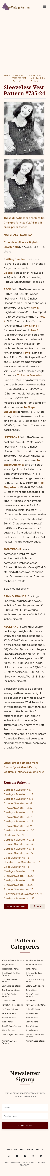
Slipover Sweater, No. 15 (18, 853)
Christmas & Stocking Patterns (35, 980)
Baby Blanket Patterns (35, 960)
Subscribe (25, 1125)
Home (7, 75)
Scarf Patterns (32, 1022)
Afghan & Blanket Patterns (13, 960)
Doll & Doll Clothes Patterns (9, 995)
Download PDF (17, 906)
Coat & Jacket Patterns (11, 986)
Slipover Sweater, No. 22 (18, 884)
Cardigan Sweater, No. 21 (19, 880)
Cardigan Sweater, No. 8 (18, 821)
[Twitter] (41, 1156)
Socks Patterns (32, 1030)
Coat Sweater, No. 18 (16, 866)
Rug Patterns (7, 1022)
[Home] (17, 6)
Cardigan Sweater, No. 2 (18, 794)
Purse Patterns (32, 1017)
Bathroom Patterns (34, 964)
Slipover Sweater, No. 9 (18, 825)
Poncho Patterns (9, 1017)
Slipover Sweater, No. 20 (19, 875)
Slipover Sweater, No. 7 (18, 816)
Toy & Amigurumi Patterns (13, 1034)
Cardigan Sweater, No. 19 (19, 871)
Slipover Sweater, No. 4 (18, 803)
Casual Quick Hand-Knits (20, 767)
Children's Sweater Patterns (10, 980)
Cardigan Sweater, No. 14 (19, 848)
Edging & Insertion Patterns (33, 995)
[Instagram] (33, 1156)
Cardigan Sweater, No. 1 (18, 789)
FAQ (22, 1149)
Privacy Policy (35, 1149)
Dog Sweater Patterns (11, 990)
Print (39, 906)
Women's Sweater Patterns (9, 1042)
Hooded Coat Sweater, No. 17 (22, 862)
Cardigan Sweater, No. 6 (18, 812)
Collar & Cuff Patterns (35, 986)
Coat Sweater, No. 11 (16, 835)
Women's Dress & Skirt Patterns (35, 1035)
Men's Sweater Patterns (36, 1005)
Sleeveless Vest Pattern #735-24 (19, 78)
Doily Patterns (31, 990)
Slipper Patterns (8, 1030)
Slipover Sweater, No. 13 (18, 844)
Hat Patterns (31, 1001)
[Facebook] (25, 1156)
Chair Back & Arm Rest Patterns (11, 974)
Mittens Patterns (33, 1009)
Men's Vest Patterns (10, 1009)
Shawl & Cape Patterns (11, 1026)
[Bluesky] (17, 1156)
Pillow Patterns (32, 1013)
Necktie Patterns (9, 1013)
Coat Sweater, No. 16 (16, 857)
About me (12, 1149)
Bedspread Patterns (10, 969)
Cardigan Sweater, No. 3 (18, 798)
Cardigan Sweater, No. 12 (19, 839)
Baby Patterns (8, 964)
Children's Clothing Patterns (34, 974)
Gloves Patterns (8, 1001)
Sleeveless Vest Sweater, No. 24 (23, 893)
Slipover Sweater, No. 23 (18, 889)
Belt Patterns (31, 969)
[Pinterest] (9, 1156)
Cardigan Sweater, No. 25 (19, 898)
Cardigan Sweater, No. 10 (19, 830)
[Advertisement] (25, 38)
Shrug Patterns (32, 1026)
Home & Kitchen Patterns (12, 1005)
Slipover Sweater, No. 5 (18, 807)
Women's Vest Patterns (35, 1041)
